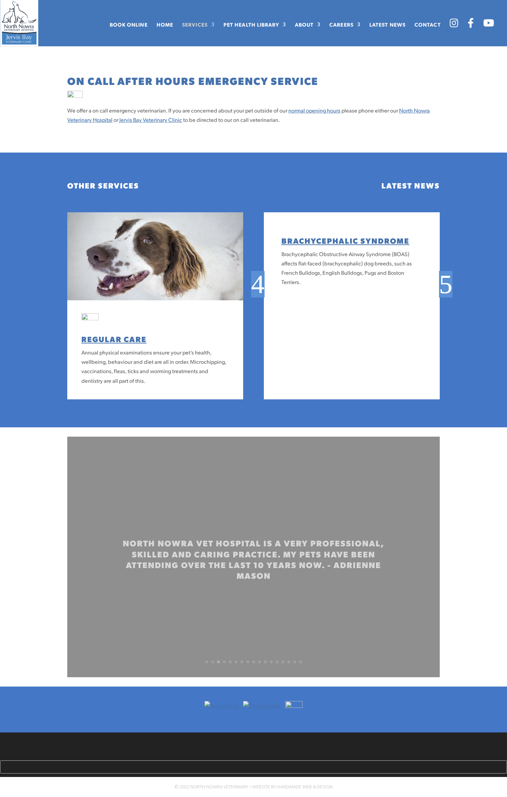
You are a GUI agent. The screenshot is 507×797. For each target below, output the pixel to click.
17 (300, 662)
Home (165, 24)
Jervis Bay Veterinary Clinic (150, 119)
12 (271, 662)
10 (259, 662)
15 (289, 662)
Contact (428, 24)
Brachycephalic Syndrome (345, 240)
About (304, 24)
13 (277, 662)
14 (283, 662)
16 (295, 662)
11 (265, 662)
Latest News (387, 24)
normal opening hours (314, 110)
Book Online (129, 24)
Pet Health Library (251, 24)
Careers (341, 24)
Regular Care (114, 339)
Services (195, 24)
